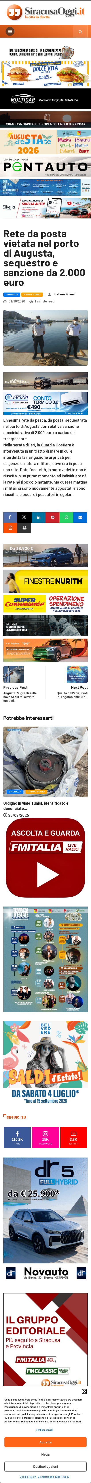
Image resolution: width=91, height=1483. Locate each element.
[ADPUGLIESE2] (45, 650)
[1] (45, 1356)
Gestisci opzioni (45, 1467)
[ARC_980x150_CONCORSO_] (45, 52)
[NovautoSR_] (45, 1220)
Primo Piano (32, 294)
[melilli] (45, 959)
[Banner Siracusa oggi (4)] (45, 166)
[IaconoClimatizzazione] (45, 403)
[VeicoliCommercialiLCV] (45, 98)
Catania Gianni (65, 294)
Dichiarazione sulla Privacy (53, 1476)
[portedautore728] (45, 581)
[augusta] (45, 141)
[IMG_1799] (45, 603)
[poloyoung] (45, 555)
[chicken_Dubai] (45, 73)
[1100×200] (45, 119)
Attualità (17, 767)
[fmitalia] (45, 187)
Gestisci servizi (44, 1430)
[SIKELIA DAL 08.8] (45, 207)
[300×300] (45, 1063)
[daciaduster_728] (45, 380)
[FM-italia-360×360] (45, 857)
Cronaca (12, 294)
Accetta (45, 1442)
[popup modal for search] (80, 31)
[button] (84, 1391)
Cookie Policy (28, 1476)
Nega (45, 1454)
